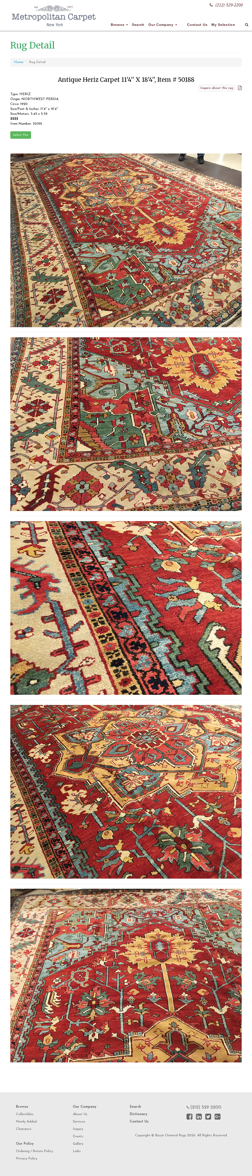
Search (138, 25)
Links (77, 1151)
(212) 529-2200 (229, 5)
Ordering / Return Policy (34, 1151)
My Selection (223, 25)
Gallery (78, 1144)
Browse (118, 25)
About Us (80, 1114)
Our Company (161, 25)
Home (18, 62)
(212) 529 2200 (205, 1107)
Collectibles (24, 1114)
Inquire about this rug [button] (216, 88)
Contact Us (197, 25)
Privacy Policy (26, 1158)
